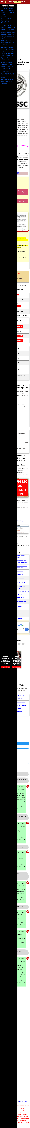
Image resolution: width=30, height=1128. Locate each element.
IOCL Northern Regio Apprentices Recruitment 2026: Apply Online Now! (8, 27)
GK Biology (19, 711)
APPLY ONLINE (20, 578)
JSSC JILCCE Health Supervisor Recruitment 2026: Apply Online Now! (8, 58)
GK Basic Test (20, 695)
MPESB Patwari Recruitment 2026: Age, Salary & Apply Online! (7, 73)
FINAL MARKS (19, 571)
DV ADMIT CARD (20, 582)
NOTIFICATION (20, 597)
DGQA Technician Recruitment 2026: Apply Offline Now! (8, 42)
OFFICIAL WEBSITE (21, 601)
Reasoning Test (20, 702)
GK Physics (19, 708)
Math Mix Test (20, 699)
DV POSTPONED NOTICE (22, 591)
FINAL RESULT (20, 574)
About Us (21, 1101)
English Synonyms (21, 705)
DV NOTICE (19, 594)
